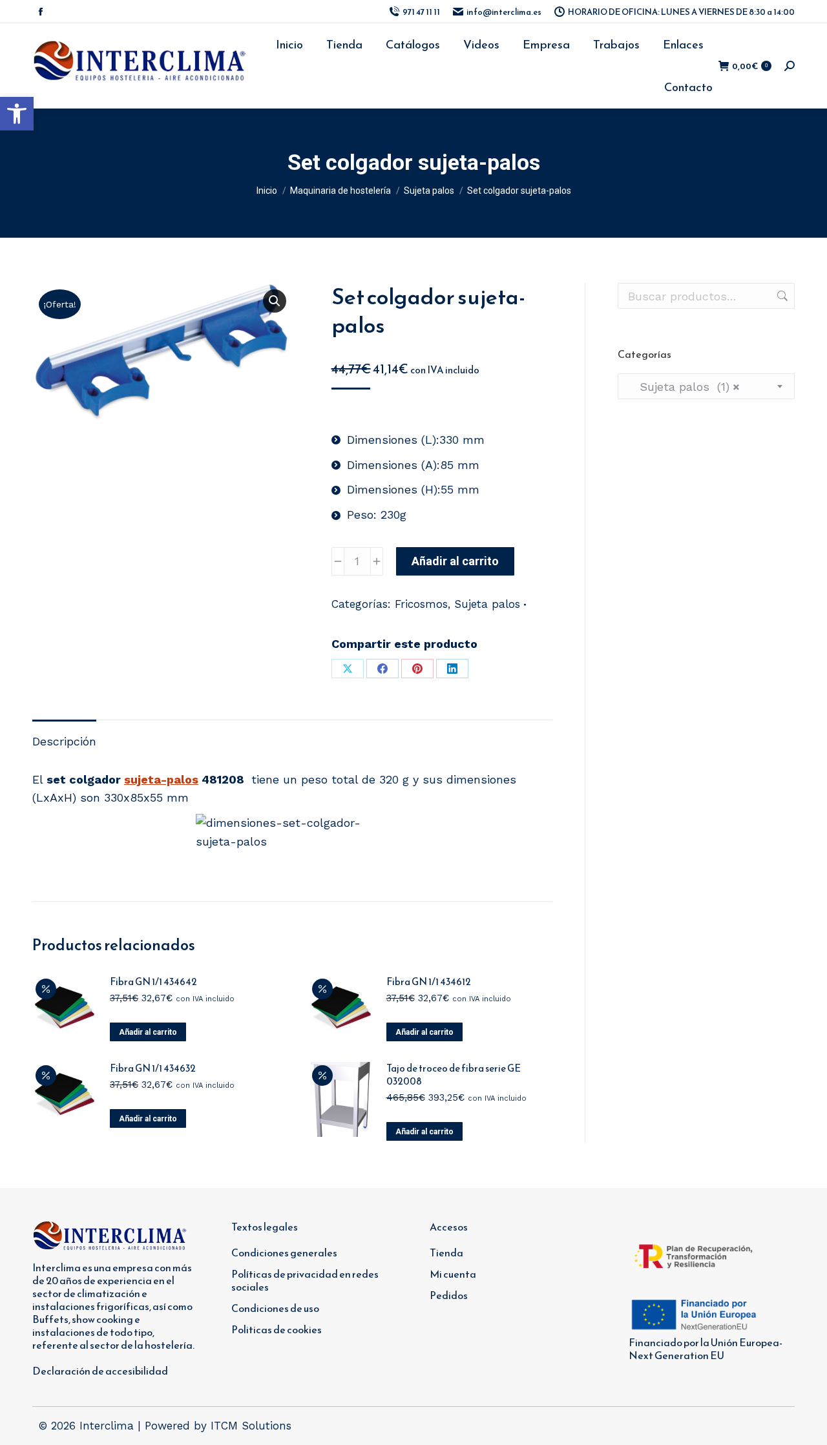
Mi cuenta (453, 1273)
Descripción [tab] (64, 741)
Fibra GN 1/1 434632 (153, 1068)
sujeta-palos (161, 779)
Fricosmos (421, 604)
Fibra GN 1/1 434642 (153, 981)
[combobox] (706, 386)
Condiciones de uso (275, 1308)
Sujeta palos (487, 604)
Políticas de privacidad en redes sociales (305, 1280)
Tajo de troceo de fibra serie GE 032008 (453, 1075)
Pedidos (449, 1295)
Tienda (446, 1252)
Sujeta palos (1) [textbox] (684, 386)
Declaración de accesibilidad (100, 1370)
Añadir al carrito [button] (148, 1032)
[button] (17, 113)
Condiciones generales (284, 1252)
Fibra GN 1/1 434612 (428, 981)
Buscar (781, 296)
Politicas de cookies (276, 1329)
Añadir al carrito (455, 561)
